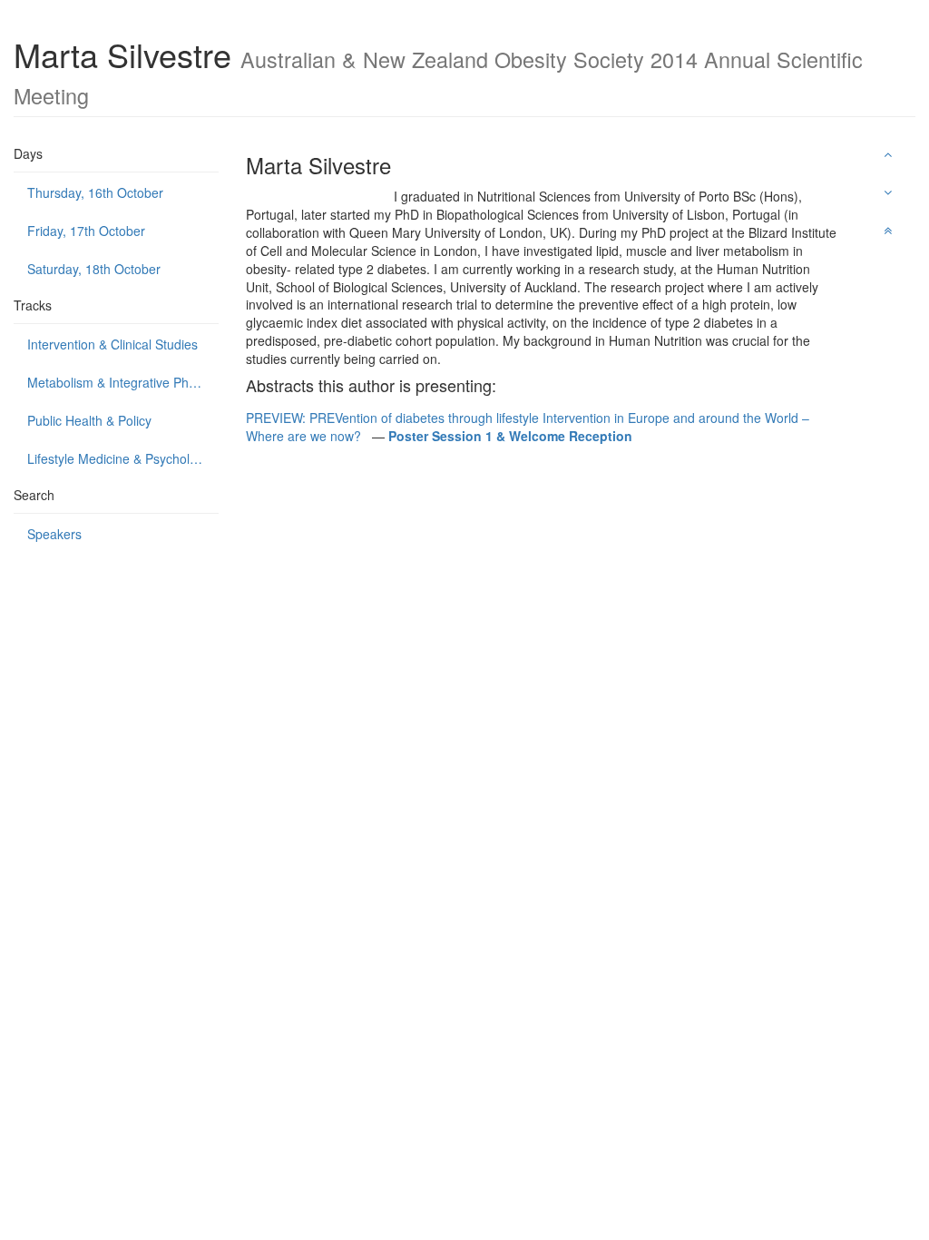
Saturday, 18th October (94, 269)
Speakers (54, 534)
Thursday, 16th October (95, 192)
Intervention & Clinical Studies (112, 344)
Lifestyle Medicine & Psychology (118, 458)
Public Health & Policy (89, 420)
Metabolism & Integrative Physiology (123, 382)
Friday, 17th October (86, 230)
